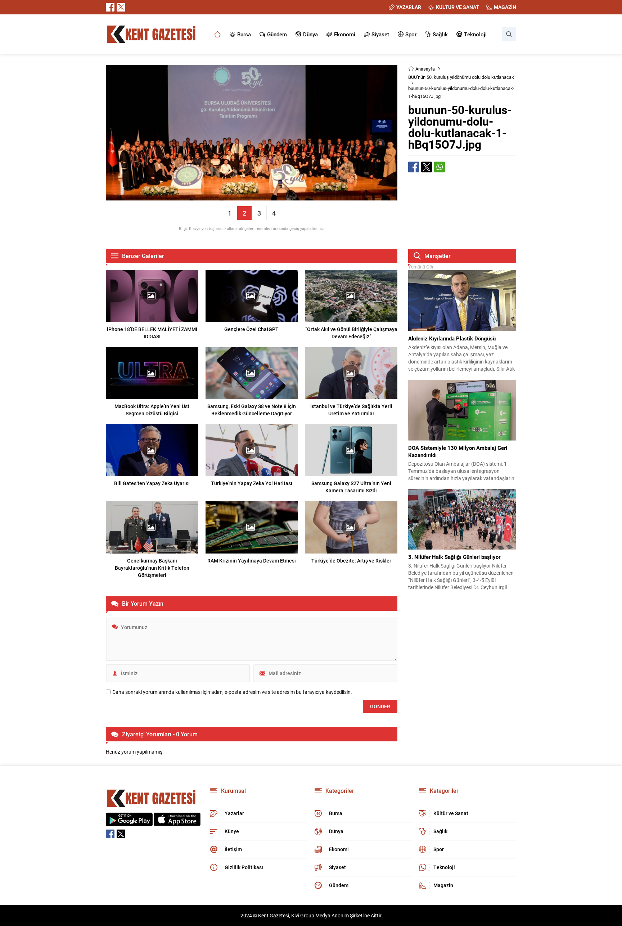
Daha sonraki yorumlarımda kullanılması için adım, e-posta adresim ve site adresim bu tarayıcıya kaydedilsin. (232, 692)
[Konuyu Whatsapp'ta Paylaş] (439, 167)
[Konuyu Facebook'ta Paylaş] (413, 167)
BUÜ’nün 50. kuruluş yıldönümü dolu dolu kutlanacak (461, 77)
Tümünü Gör (420, 266)
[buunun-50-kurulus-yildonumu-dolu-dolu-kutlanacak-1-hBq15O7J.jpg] (251, 197)
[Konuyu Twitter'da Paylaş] (426, 167)
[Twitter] (121, 7)
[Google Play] (129, 822)
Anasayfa (425, 69)
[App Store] (177, 822)
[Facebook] (110, 7)
